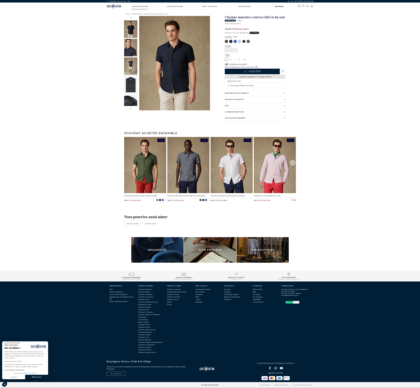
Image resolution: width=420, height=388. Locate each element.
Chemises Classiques (145, 312)
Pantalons (199, 294)
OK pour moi (36, 377)
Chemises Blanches (145, 289)
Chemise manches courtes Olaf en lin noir (156, 14)
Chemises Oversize (173, 297)
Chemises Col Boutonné (146, 345)
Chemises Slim (143, 309)
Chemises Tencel (144, 324)
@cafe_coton (276, 373)
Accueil (127, 14)
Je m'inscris (116, 374)
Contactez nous (287, 286)
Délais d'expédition (116, 292)
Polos (198, 297)
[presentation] (107, 1)
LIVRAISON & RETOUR (234, 112)
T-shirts (198, 299)
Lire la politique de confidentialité (14, 370)
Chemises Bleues (144, 292)
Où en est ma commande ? (119, 294)
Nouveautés (157, 250)
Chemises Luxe (143, 337)
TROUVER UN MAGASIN (304, 1)
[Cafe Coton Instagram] (276, 369)
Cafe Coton (114, 6)
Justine (169, 304)
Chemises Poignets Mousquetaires (150, 342)
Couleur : (229, 37)
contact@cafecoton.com (289, 295)
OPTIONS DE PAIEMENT (235, 118)
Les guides (256, 294)
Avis (227, 106)
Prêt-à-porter (202, 286)
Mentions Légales (264, 385)
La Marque (257, 286)
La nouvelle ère (258, 302)
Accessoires (229, 286)
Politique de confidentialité (281, 385)
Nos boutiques (258, 297)
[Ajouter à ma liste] (283, 71)
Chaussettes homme (231, 294)
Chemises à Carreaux (145, 297)
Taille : (227, 55)
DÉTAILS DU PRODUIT (234, 99)
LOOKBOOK (257, 299)
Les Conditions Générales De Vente (302, 385)
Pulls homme (200, 292)
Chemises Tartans (144, 307)
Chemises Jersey (144, 327)
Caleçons (227, 292)
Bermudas (199, 302)
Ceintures (227, 299)
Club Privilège (210, 250)
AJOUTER (255, 71)
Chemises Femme (150, 224)
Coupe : (228, 46)
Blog (254, 292)
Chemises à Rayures (145, 294)
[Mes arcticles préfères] (303, 6)
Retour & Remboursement (119, 301)
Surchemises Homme (203, 289)
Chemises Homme (136, 14)
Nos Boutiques (262, 250)
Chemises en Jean (144, 304)
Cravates (227, 289)
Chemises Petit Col (145, 350)
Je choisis (13, 377)
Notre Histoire (257, 289)
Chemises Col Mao (144, 347)
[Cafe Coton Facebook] (270, 369)
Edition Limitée (143, 322)
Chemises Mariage (144, 340)
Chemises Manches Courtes (148, 302)
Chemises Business (145, 332)
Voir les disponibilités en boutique (241, 85)
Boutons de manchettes (232, 297)
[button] (130, 18)
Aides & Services (116, 286)
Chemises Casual (144, 335)
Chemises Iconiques (174, 289)
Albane (169, 302)
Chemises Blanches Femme (176, 292)
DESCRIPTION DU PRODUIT (237, 93)
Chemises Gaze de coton (147, 330)
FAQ (111, 289)
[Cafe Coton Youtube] (281, 369)
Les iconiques (143, 319)
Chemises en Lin (144, 299)
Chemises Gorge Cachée (147, 352)
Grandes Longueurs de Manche (149, 314)
